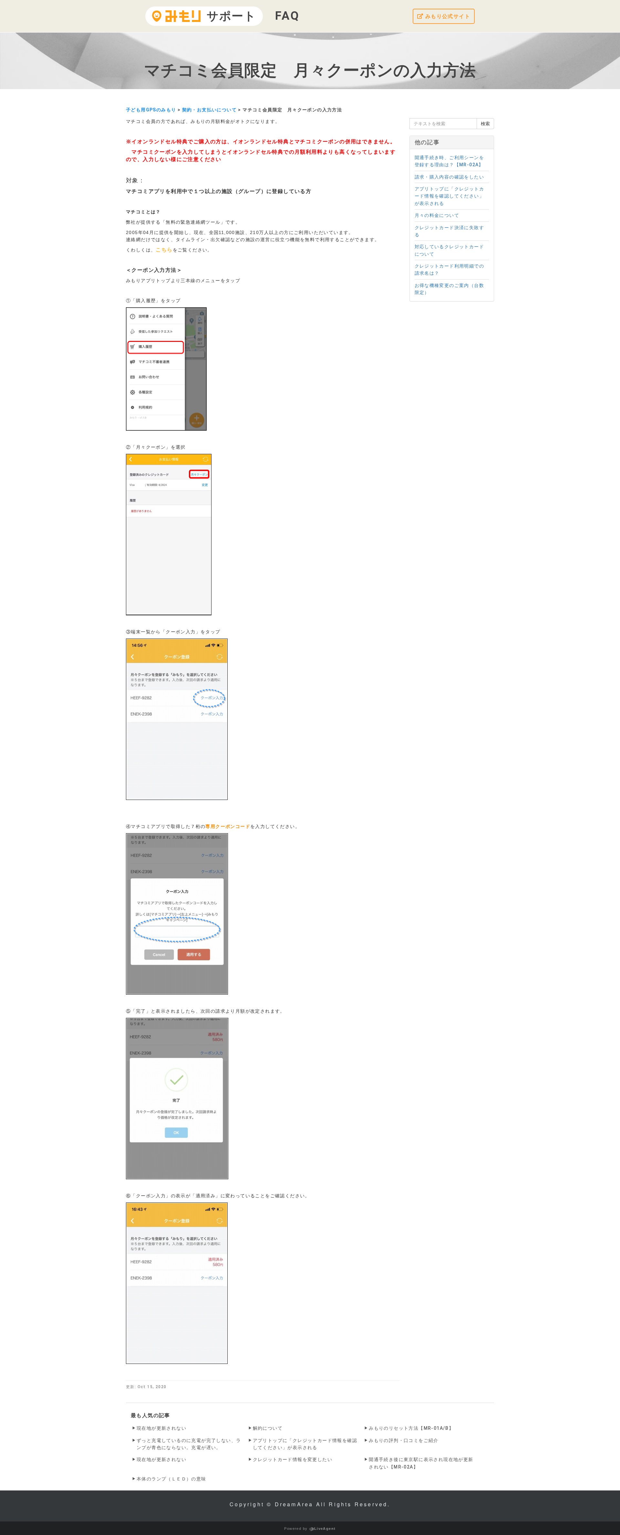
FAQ (287, 16)
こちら (164, 249)
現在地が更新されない (161, 1428)
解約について (268, 1428)
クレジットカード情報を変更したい (292, 1459)
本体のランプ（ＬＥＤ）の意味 (171, 1478)
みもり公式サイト (446, 16)
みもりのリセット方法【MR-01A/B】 (411, 1428)
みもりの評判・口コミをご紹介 (404, 1440)
